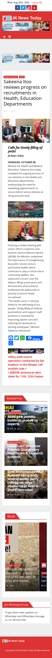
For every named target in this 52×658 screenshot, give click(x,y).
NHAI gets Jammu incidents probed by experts (22, 420)
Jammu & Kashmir (10, 77)
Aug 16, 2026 (16, 585)
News (22, 77)
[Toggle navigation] (9, 37)
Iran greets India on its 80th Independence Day (24, 578)
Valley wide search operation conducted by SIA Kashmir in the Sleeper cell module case (26, 362)
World (10, 573)
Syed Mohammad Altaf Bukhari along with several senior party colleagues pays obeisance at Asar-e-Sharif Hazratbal (25, 480)
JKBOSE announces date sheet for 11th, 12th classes (25, 374)
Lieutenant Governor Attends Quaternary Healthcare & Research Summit (25, 451)
